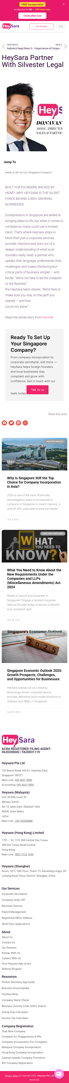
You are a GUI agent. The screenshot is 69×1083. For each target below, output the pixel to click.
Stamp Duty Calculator (15, 1012)
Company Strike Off (13, 900)
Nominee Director (12, 906)
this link (47, 317)
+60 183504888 (24, 821)
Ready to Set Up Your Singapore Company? (28, 172)
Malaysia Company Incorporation (21, 1047)
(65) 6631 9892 (25, 784)
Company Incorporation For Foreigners (24, 1042)
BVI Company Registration (17, 1063)
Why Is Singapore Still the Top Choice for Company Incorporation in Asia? (34, 482)
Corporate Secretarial (14, 894)
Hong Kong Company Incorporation (22, 1052)
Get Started (41, 26)
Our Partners (9, 947)
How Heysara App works (16, 963)
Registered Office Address (17, 918)
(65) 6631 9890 (23, 780)
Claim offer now (32, 15)
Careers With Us (11, 958)
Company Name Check (15, 1000)
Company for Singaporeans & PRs (21, 1036)
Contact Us (8, 942)
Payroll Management (14, 912)
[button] (4, 422)
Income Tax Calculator (15, 1018)
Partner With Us (11, 953)
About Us (7, 937)
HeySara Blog (10, 994)
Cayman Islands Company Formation (23, 1057)
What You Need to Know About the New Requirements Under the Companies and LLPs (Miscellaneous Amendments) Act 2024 (34, 578)
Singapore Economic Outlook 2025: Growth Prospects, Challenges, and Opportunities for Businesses (34, 674)
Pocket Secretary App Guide (18, 982)
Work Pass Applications (16, 924)
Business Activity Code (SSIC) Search (24, 1006)
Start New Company (13, 1031)
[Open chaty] (59, 1074)
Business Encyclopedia (15, 988)
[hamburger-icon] (61, 26)
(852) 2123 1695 (24, 854)
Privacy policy (12, 1075)
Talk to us (37, 389)
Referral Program (12, 969)
